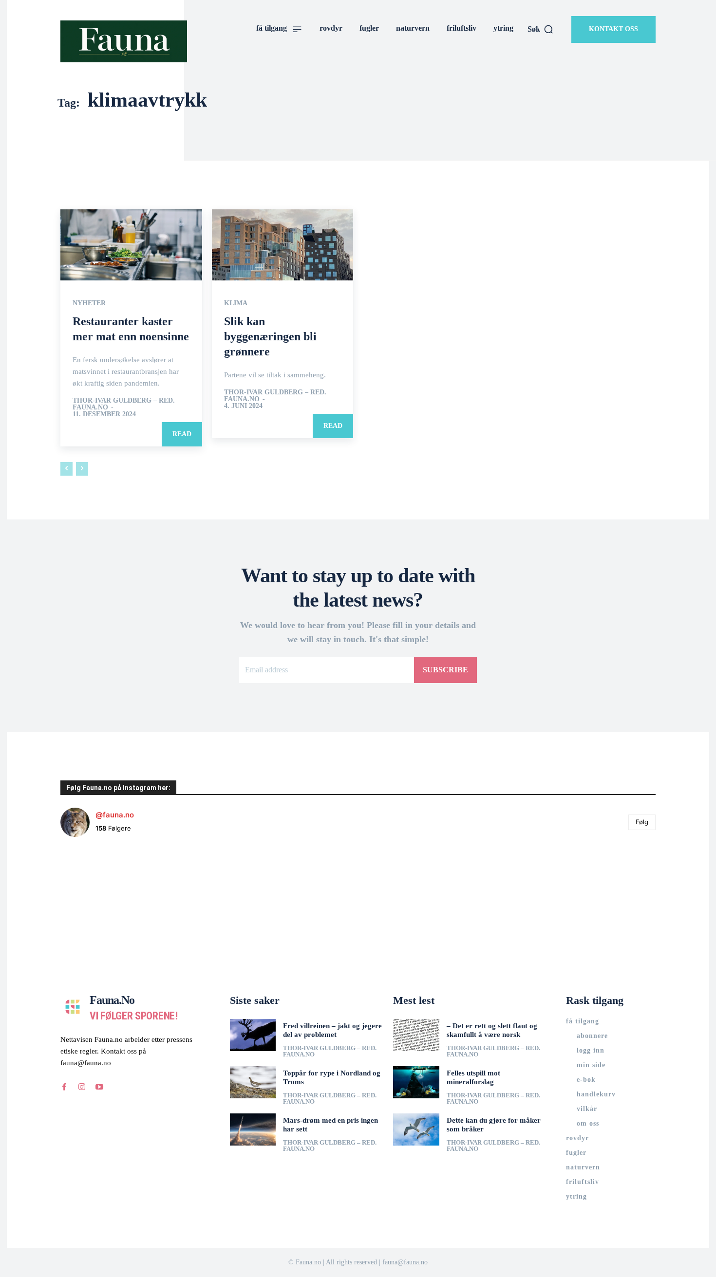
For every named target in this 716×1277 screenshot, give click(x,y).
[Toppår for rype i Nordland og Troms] (253, 1082)
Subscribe (445, 670)
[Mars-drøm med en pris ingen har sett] (253, 1129)
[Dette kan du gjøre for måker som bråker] (416, 1129)
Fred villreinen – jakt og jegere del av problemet (332, 1030)
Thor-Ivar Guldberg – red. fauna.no (124, 404)
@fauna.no (114, 814)
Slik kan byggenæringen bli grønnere (270, 336)
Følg (642, 822)
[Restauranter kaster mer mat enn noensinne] (131, 244)
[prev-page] (66, 469)
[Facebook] (64, 1087)
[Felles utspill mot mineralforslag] (416, 1082)
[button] (541, 29)
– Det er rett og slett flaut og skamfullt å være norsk (492, 1030)
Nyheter (89, 303)
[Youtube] (99, 1087)
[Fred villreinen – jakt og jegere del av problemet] (253, 1035)
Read (181, 434)
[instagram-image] (110, 894)
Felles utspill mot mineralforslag (473, 1077)
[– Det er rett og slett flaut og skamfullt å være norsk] (416, 1035)
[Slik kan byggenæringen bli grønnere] (283, 244)
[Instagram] (82, 1087)
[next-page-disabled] (82, 469)
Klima (235, 303)
